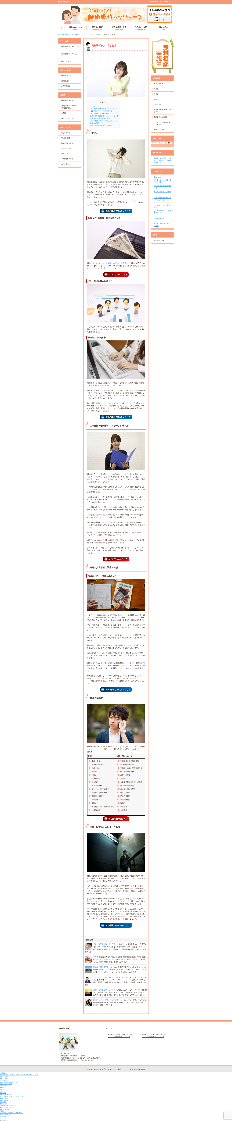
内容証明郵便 (65, 86)
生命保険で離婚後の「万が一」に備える (103, 116)
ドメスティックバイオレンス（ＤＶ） (163, 123)
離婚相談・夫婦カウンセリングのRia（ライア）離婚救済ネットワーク (61, 28)
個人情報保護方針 (67, 159)
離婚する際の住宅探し (101, 967)
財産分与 (116, 263)
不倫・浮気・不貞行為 (6, 1084)
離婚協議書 (65, 81)
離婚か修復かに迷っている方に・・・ (70, 48)
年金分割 (157, 99)
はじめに (92, 106)
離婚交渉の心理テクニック (70, 61)
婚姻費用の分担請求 (160, 117)
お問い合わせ (163, 28)
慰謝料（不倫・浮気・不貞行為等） (106, 1000)
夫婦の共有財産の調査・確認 (99, 118)
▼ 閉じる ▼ (3, 1073)
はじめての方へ (75, 28)
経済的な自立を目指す (100, 113)
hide (105, 102)
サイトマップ (65, 153)
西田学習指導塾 (159, 240)
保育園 (95, 957)
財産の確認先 (94, 123)
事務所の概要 (97, 28)
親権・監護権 (158, 84)
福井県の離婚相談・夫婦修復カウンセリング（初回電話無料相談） (163, 160)
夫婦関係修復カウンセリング (104, 990)
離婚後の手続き (159, 129)
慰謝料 (108, 263)
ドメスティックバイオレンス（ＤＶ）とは (109, 977)
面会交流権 (157, 104)
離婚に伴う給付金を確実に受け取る (105, 109)
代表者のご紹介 (141, 28)
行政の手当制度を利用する (101, 111)
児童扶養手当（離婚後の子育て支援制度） (109, 944)
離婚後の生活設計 (67, 100)
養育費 (123, 263)
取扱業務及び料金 (119, 28)
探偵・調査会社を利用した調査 (100, 125)
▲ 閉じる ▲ (3, 1120)
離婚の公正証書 (66, 76)
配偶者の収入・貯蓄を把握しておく (105, 121)
